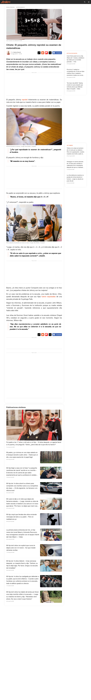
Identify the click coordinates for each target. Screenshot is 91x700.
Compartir (58, 53)
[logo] (5, 2)
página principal (10, 7)
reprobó (25, 99)
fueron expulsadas (49, 296)
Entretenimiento (20, 7)
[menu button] (89, 2)
